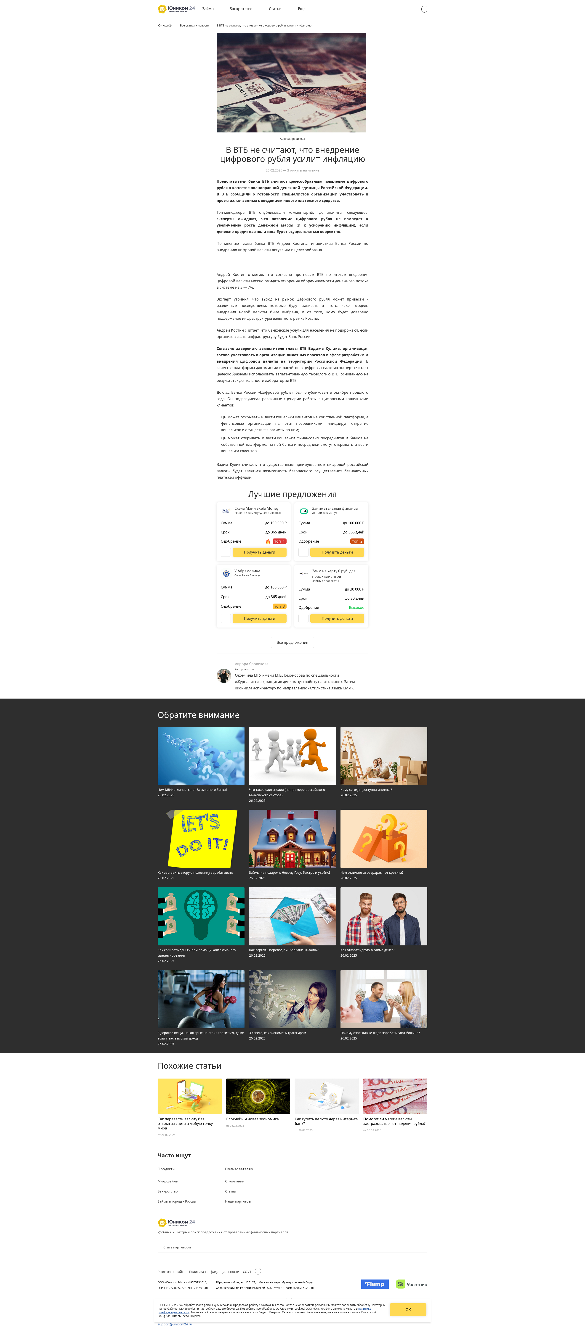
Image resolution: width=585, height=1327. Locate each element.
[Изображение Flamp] (375, 1285)
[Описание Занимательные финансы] (303, 552)
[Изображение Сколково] (411, 1285)
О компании (234, 1181)
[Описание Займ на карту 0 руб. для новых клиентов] (303, 618)
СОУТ (247, 1271)
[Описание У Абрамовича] (226, 618)
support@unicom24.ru (175, 1324)
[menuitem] (211, 9)
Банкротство (241, 8)
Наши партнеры (238, 1201)
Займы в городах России (177, 1201)
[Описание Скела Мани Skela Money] (226, 552)
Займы (208, 8)
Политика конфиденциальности (214, 1271)
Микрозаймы (168, 1181)
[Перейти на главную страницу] (176, 9)
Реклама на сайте (171, 1271)
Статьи (275, 8)
